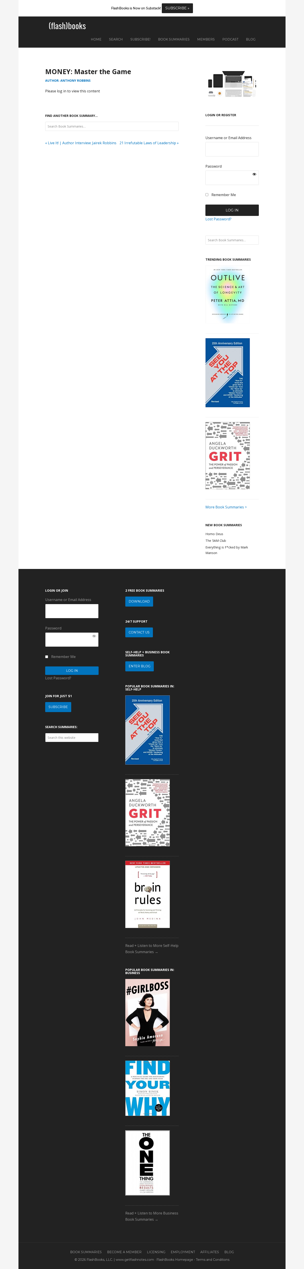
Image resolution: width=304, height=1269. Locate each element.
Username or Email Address (228, 137)
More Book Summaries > (226, 507)
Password (213, 166)
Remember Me (223, 194)
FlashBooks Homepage (174, 1260)
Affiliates (209, 1252)
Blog (229, 1252)
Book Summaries (86, 1252)
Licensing (156, 1252)
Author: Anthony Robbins (68, 80)
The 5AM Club (215, 540)
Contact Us (139, 632)
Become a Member (124, 1252)
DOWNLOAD (139, 601)
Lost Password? (218, 219)
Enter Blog (139, 666)
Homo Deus (214, 534)
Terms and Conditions (212, 1260)
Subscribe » (177, 8)
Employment (183, 1252)
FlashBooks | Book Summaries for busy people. (67, 26)
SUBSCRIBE (58, 707)
